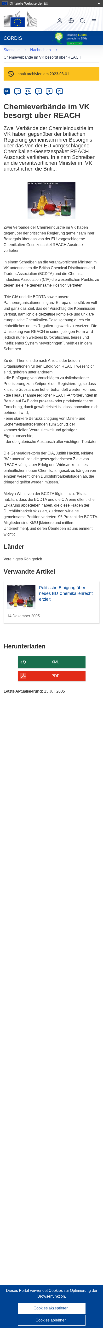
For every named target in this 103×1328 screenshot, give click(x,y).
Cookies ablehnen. (51, 1320)
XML (55, 662)
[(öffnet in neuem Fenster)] (20, 19)
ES (28, 91)
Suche (82, 20)
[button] (71, 20)
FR (38, 91)
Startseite (12, 50)
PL (60, 91)
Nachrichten (40, 50)
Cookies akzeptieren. (51, 1308)
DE (7, 91)
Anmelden (59, 20)
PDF (55, 676)
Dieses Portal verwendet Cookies (35, 1290)
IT (49, 91)
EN (18, 91)
